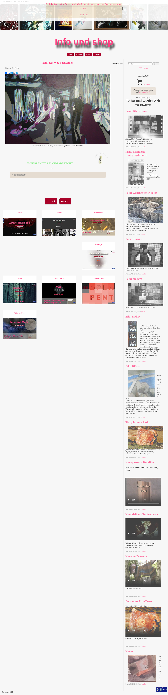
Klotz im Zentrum (136, 556)
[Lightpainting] (63, 30)
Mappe (59, 213)
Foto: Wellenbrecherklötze (141, 192)
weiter (65, 201)
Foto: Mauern (133, 278)
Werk (88, 55)
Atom (146, 68)
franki (144, 147)
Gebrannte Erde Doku (138, 601)
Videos (96, 55)
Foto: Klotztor (134, 239)
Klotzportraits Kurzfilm (139, 462)
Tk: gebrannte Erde (137, 422)
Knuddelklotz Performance (141, 514)
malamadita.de (144, 92)
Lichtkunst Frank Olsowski (16, 1)
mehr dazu (84, 15)
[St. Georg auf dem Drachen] (138, 30)
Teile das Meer (19, 313)
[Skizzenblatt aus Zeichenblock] (82, 30)
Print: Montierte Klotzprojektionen (136, 153)
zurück (51, 201)
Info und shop (84, 42)
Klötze (129, 651)
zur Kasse (146, 84)
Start (70, 55)
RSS (140, 68)
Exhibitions (98, 213)
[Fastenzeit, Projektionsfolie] (36, 30)
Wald (20, 278)
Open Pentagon (98, 278)
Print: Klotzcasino (136, 111)
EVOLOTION (59, 278)
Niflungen (98, 245)
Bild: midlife (132, 316)
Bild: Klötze (132, 366)
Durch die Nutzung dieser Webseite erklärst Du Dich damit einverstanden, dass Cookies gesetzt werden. (84, 4)
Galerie (79, 55)
